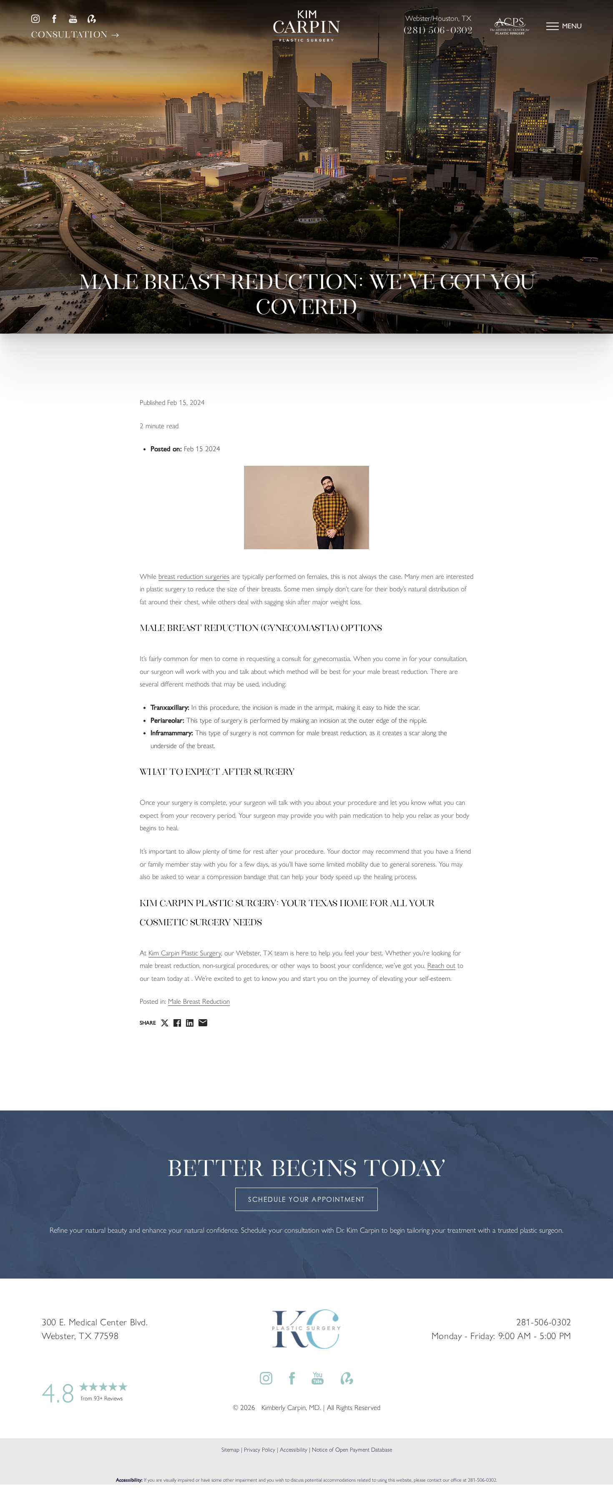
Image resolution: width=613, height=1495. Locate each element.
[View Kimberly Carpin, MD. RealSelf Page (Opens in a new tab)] (92, 18)
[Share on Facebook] (177, 1023)
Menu (572, 26)
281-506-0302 (482, 1479)
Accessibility (293, 1449)
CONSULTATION (70, 34)
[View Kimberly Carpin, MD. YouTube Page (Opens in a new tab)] (73, 18)
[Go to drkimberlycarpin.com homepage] (306, 26)
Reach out (441, 965)
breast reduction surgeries (193, 576)
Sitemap (230, 1449)
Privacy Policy (259, 1449)
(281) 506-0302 (438, 30)
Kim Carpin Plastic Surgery (184, 953)
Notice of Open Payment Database (352, 1449)
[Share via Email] (202, 1022)
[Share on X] (164, 1023)
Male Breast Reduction (199, 1002)
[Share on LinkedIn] (189, 1023)
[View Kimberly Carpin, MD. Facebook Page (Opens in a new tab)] (54, 18)
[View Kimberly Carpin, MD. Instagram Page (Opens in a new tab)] (35, 18)
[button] (552, 26)
